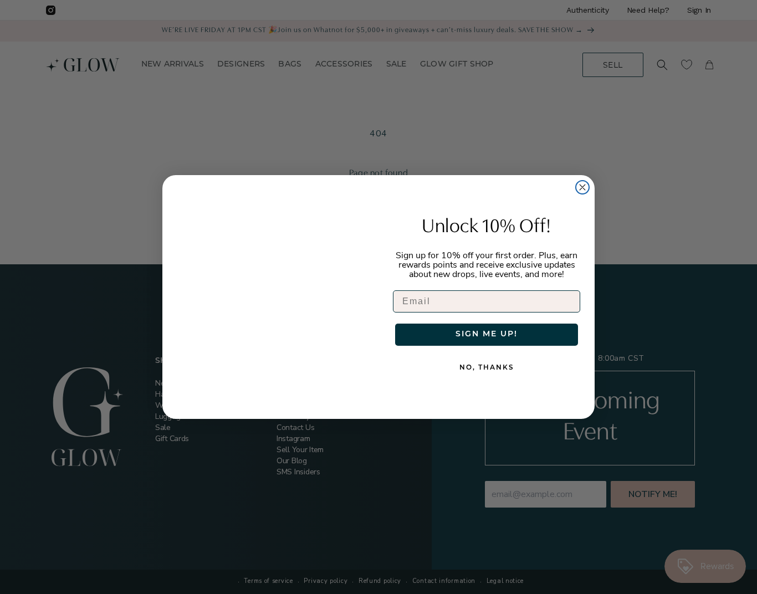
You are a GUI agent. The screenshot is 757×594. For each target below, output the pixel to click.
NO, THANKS (486, 368)
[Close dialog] (582, 187)
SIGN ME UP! (487, 334)
